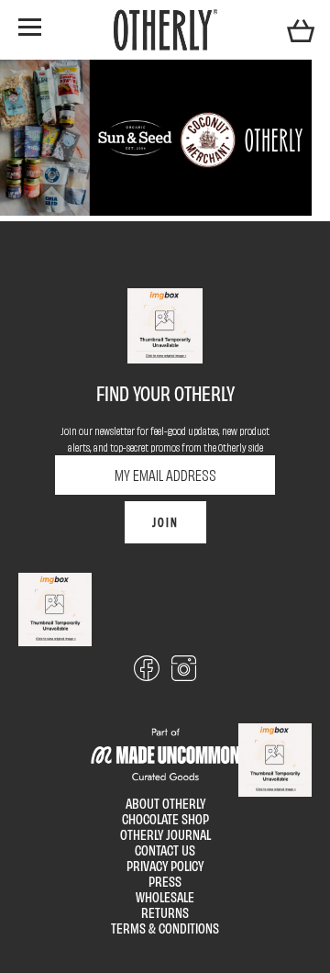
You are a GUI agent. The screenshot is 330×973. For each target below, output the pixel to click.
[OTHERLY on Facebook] (146, 675)
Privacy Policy (165, 865)
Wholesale (165, 896)
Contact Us (165, 849)
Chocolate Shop (165, 818)
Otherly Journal (165, 834)
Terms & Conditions (165, 927)
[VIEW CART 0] (300, 29)
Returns (165, 912)
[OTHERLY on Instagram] (183, 675)
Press (165, 880)
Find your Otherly (165, 393)
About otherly (165, 802)
